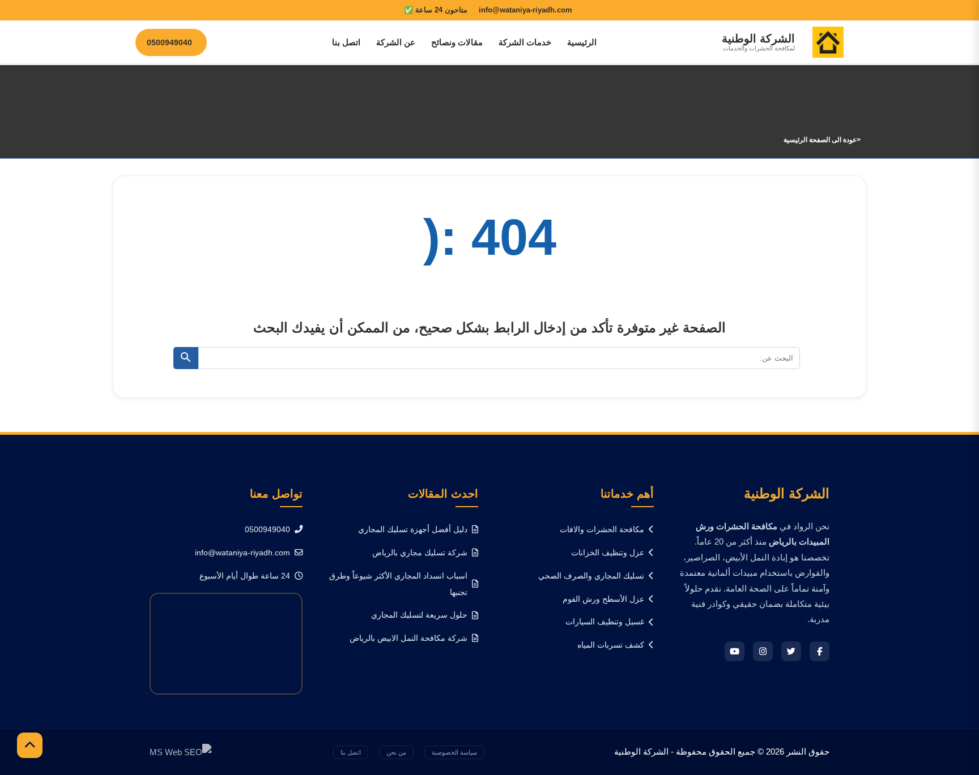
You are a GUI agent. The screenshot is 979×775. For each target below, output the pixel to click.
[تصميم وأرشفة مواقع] (180, 751)
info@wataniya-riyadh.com (242, 552)
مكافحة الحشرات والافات (602, 529)
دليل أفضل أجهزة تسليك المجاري (412, 529)
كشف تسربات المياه (610, 644)
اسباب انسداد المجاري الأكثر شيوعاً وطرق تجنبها (398, 584)
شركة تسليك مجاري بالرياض (419, 552)
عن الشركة (395, 42)
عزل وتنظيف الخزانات (607, 552)
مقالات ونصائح (457, 42)
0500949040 (267, 529)
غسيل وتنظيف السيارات (604, 621)
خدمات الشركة (525, 42)
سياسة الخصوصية (454, 752)
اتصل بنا (346, 42)
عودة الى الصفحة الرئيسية (820, 140)
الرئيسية (582, 42)
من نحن (396, 752)
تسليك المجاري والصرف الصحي (591, 575)
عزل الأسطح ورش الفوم (603, 598)
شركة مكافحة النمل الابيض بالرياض (408, 638)
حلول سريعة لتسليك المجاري (419, 614)
